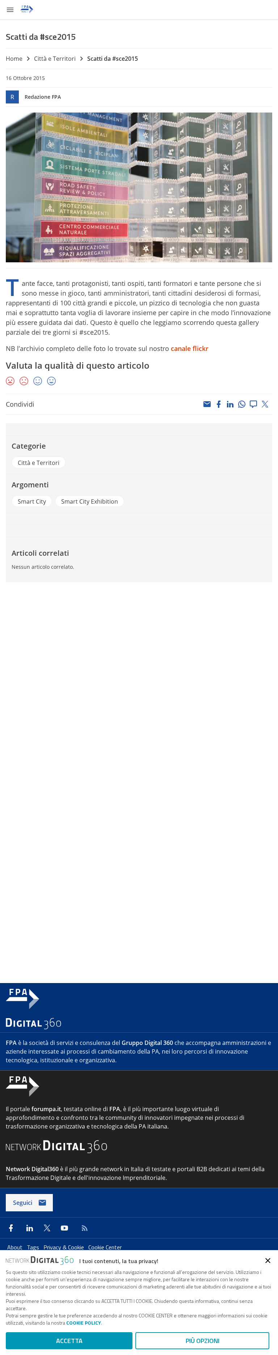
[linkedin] (230, 404)
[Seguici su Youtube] (64, 1228)
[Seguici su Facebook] (11, 1228)
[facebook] (218, 404)
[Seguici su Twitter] (47, 1228)
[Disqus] (139, 685)
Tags (34, 1247)
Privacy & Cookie (64, 1247)
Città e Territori (55, 59)
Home (14, 59)
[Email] (207, 404)
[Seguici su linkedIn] (29, 1228)
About (15, 1247)
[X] (265, 404)
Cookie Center (105, 1247)
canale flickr (189, 348)
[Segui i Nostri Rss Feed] (83, 1228)
